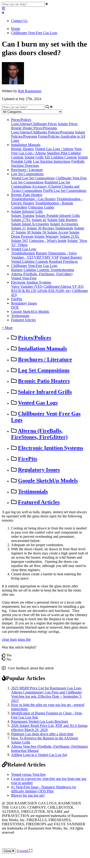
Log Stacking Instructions (51, 161)
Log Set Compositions (27, 174)
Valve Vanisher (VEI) (26, 286)
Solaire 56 (39, 232)
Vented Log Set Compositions (33, 178)
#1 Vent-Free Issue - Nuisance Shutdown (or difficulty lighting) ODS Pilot (43, 789)
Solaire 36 (34, 228)
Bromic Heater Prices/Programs (34, 128)
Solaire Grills (34, 157)
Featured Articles (23, 320)
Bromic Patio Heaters (26, 195)
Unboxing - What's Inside (47, 241)
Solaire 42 (39, 220)
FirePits (16, 299)
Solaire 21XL (69, 236)
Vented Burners (70, 257)
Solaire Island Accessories (30, 224)
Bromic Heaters (22, 149)
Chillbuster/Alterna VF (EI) (63, 286)
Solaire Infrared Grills (27, 211)
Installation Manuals (25, 145)
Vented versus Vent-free (28, 774)
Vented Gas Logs (23, 249)
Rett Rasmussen (29, 91)
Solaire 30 (23, 232)
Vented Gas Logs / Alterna (54, 149)
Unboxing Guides (41, 207)
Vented (16, 278)
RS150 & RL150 (23, 291)
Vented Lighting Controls (29, 261)
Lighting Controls (37, 270)
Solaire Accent (57, 232)
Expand (23, 851)
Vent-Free (29, 278)
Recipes (48, 228)
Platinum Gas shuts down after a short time (42, 734)
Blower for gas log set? (28, 795)
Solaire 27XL (21, 220)
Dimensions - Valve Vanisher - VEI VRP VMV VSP (44, 255)
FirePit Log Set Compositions (64, 191)
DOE (15, 307)
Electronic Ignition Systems (31, 282)
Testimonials (64, 228)
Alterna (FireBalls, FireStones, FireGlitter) (41, 274)
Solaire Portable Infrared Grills (57, 216)
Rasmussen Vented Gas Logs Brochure (39, 721)
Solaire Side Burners (62, 220)
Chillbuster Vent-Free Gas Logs (34, 33)
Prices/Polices (21, 120)
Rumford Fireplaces (63, 261)
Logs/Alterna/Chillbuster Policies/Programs (42, 132)
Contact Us (19, 21)
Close (8, 851)
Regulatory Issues (24, 303)
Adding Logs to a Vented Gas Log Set (39, 755)
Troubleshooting (23, 253)
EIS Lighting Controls (61, 157)
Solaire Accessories (64, 224)
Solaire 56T (19, 241)
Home (15, 29)
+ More (7, 328)
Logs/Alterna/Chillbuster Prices (34, 124)
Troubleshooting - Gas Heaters (33, 199)
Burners (41, 253)
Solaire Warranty (46, 236)
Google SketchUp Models (30, 311)
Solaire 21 (18, 228)
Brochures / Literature (27, 170)
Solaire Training (22, 216)
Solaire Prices (68, 124)
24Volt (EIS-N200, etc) (54, 291)
